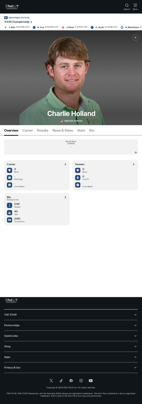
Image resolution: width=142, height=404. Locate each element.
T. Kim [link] (12, 27)
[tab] (11, 132)
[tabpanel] (71, 209)
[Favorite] (135, 37)
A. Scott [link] (99, 27)
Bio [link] (91, 130)
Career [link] (27, 130)
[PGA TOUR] (11, 300)
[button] (71, 147)
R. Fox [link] (40, 27)
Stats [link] (81, 130)
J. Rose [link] (70, 27)
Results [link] (42, 130)
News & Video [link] (62, 130)
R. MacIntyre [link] (132, 27)
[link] (12, 7)
